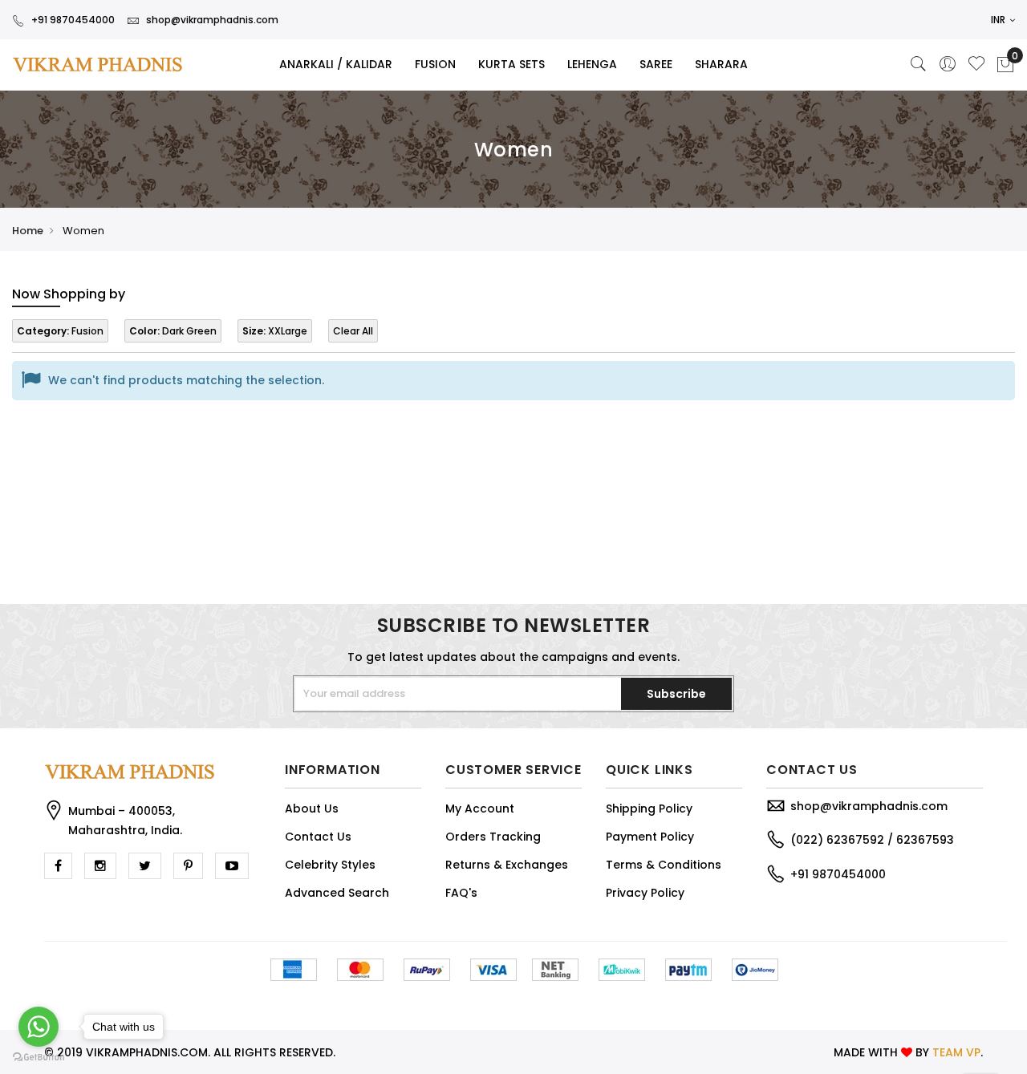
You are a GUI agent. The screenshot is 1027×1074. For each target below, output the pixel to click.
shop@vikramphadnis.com (212, 19)
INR (999, 19)
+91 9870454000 (73, 19)
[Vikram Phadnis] (85, 64)
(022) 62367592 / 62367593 (872, 840)
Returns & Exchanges (506, 865)
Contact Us (318, 837)
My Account (479, 808)
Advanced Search (337, 893)
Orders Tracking (493, 837)
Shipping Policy (649, 808)
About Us (312, 808)
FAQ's (461, 893)
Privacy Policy (645, 893)
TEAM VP (956, 1052)
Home (27, 230)
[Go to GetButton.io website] (38, 1057)
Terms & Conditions (663, 865)
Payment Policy (650, 837)
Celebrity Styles (330, 865)
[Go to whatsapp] (38, 1027)
